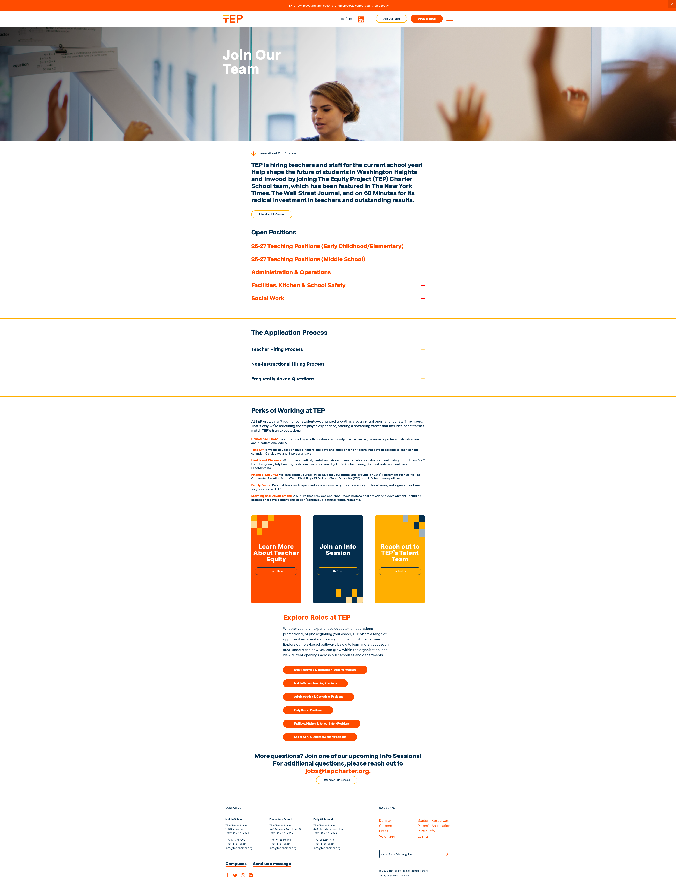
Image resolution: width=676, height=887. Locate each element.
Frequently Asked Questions (282, 378)
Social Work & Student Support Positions (320, 737)
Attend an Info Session (272, 214)
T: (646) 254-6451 (280, 839)
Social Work (267, 298)
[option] (350, 18)
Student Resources (433, 820)
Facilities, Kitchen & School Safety (298, 285)
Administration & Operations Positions (318, 696)
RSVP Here (338, 571)
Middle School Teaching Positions (315, 683)
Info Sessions (400, 756)
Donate (385, 820)
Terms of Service (388, 875)
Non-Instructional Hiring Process (288, 364)
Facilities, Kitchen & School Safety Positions (322, 723)
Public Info (426, 831)
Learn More (276, 571)
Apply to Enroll (426, 18)
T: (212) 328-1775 (323, 839)
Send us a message (272, 863)
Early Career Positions (308, 710)
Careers (385, 826)
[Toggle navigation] (449, 19)
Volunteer (387, 836)
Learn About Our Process (277, 153)
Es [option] (350, 18)
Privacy (404, 875)
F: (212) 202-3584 (235, 843)
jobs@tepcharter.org (337, 771)
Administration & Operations (291, 272)
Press (383, 831)
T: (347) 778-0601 (236, 839)
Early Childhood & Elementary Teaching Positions (325, 669)
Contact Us (399, 571)
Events (423, 836)
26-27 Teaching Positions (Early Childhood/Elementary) (327, 246)
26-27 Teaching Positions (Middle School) (308, 259)
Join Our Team (391, 18)
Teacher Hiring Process (277, 349)
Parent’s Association (434, 826)
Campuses (236, 863)
